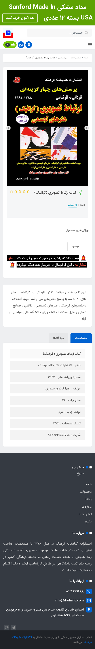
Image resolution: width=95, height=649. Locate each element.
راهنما (88, 499)
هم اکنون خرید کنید (20, 18)
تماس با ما (85, 514)
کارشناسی (72, 205)
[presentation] (86, 128)
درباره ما (87, 506)
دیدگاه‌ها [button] (58, 337)
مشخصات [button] (81, 337)
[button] (28, 44)
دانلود (88, 521)
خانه (89, 484)
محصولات (86, 491)
